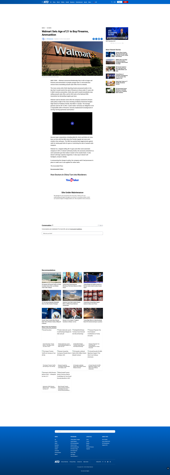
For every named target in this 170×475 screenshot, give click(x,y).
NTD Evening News (75, 443)
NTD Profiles (104, 439)
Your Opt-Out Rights (85, 471)
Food (87, 439)
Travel (87, 441)
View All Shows (74, 456)
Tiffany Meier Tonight (75, 439)
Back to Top (168, 468)
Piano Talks (73, 452)
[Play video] (72, 123)
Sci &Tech (57, 450)
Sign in (119, 2)
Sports (56, 454)
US (55, 439)
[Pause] (108, 38)
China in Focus (74, 445)
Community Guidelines (76, 229)
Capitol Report (74, 441)
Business (57, 445)
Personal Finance (90, 446)
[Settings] (126, 38)
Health (56, 448)
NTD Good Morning (75, 446)
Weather (56, 446)
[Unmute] (126, 34)
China (56, 441)
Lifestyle (89, 436)
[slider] (117, 36)
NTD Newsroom (50, 38)
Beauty (87, 443)
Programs (73, 436)
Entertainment (58, 452)
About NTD (105, 436)
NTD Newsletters (105, 443)
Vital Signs (73, 454)
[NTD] (57, 462)
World (56, 443)
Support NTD (105, 445)
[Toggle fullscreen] (124, 38)
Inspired (88, 448)
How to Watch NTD (106, 441)
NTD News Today (74, 448)
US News (49, 28)
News (43, 28)
